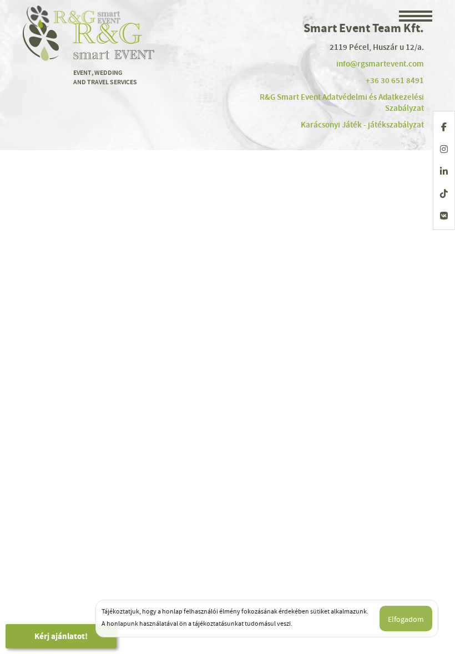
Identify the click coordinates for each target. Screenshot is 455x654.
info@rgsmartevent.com (380, 63)
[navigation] (415, 17)
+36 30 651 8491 (395, 80)
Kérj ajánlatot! (61, 636)
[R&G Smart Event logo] (74, 16)
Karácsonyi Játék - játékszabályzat (362, 124)
